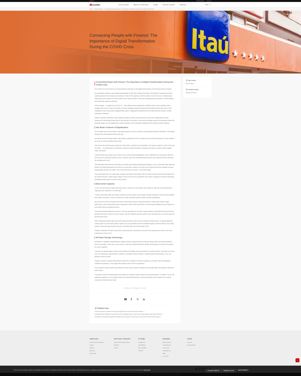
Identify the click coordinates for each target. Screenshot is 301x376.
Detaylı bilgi (147, 370)
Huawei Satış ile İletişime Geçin (121, 342)
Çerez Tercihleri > (243, 370)
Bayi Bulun (116, 345)
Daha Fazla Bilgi (142, 348)
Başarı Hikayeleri (167, 342)
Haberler (92, 345)
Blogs (164, 353)
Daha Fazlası (93, 353)
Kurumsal (189, 342)
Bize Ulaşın (92, 350)
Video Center (166, 348)
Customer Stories (98, 9)
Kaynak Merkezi (167, 345)
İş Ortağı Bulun (142, 345)
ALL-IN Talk (165, 356)
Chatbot (116, 348)
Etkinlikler (92, 348)
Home (91, 9)
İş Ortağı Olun (141, 342)
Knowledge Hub (167, 350)
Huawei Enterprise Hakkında (97, 342)
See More (140, 350)
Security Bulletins (191, 345)
